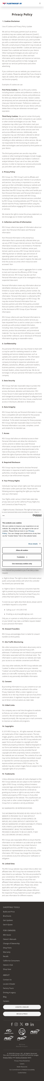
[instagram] (16, 1024)
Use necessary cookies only (22, 564)
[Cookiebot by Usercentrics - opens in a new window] (33, 515)
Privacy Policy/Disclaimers (22, 1061)
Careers (22, 1064)
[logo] (9, 1036)
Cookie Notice (22, 1073)
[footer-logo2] (9, 1029)
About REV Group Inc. (22, 1046)
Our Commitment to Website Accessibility (22, 1070)
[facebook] (12, 1024)
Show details (33, 544)
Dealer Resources (22, 1067)
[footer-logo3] (22, 1029)
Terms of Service (21, 1058)
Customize (21, 557)
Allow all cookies (22, 550)
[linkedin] (32, 1024)
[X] (21, 1024)
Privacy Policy (7, 1058)
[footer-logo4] (35, 1029)
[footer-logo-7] (22, 1036)
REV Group (22, 1044)
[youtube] (26, 1024)
